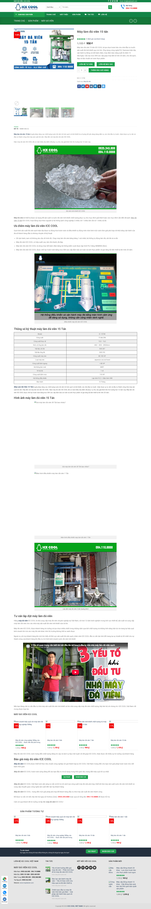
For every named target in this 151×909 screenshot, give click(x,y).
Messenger (4, 901)
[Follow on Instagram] (110, 1)
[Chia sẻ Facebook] (79, 86)
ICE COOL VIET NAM (75, 906)
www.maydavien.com (27, 883)
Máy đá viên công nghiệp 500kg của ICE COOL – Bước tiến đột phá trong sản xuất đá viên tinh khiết (27, 741)
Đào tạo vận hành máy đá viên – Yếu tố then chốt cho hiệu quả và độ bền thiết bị (62, 881)
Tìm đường (4, 881)
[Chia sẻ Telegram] (103, 86)
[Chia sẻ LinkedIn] (95, 86)
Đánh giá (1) (24, 129)
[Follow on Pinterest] (94, 867)
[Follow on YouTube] (117, 1)
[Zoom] (17, 103)
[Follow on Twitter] (113, 1)
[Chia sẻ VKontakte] (91, 86)
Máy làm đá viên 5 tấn (54, 740)
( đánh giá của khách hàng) (95, 39)
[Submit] (110, 7)
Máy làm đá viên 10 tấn (118, 740)
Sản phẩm (76, 14)
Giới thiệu (64, 14)
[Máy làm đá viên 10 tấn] (123, 729)
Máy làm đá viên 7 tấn (86, 740)
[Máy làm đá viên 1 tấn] (123, 824)
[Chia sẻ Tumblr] (99, 86)
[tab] (16, 129)
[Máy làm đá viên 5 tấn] (60, 729)
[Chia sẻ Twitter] (83, 86)
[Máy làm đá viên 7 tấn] (92, 729)
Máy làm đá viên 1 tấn (118, 835)
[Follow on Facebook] (108, 1)
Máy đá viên (47, 21)
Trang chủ (51, 14)
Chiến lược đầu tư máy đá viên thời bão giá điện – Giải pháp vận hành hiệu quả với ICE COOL (62, 893)
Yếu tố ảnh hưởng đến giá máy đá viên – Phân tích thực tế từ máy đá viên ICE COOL (63, 870)
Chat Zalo (4, 888)
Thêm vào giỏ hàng (100, 70)
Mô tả (16, 129)
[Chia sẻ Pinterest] (87, 86)
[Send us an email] (115, 1)
